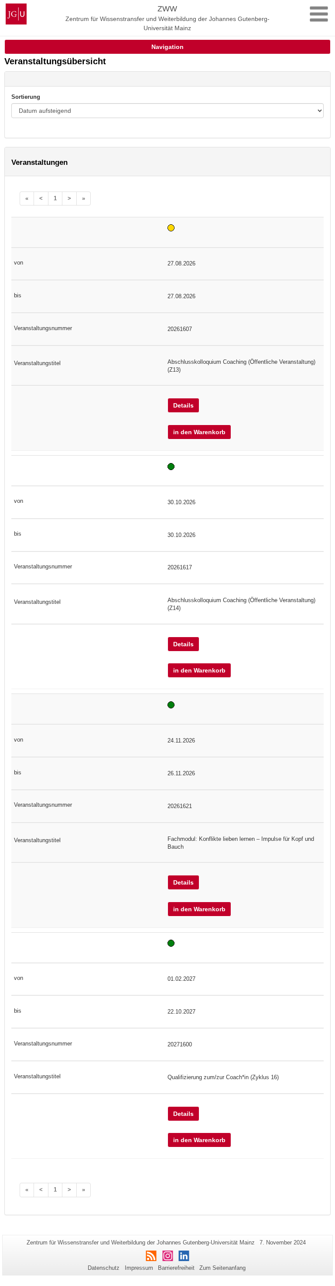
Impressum (139, 1268)
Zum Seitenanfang (222, 1268)
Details (183, 405)
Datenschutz (104, 1268)
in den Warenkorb (199, 432)
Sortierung (25, 97)
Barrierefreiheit (176, 1268)
